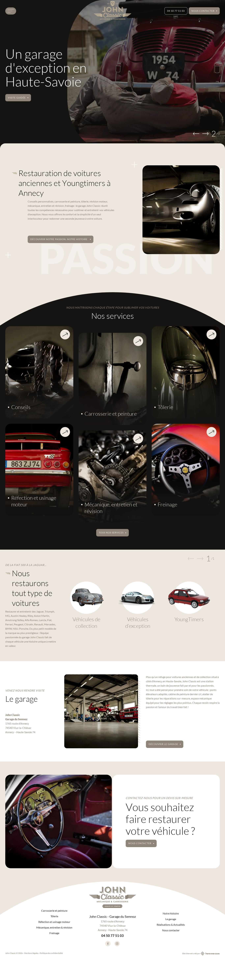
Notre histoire (171, 913)
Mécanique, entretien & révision (54, 927)
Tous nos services (111, 532)
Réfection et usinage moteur (54, 921)
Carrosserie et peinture (54, 910)
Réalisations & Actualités (171, 924)
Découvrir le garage (163, 744)
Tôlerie (54, 916)
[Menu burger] (10, 11)
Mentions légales (31, 953)
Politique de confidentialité (51, 953)
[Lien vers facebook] (108, 943)
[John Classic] (112, 897)
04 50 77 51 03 (176, 11)
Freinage (54, 933)
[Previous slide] (196, 133)
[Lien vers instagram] (117, 943)
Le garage (170, 919)
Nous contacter (202, 11)
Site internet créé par (191, 953)
